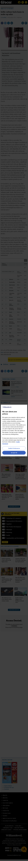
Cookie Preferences (14, 448)
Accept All (14, 453)
